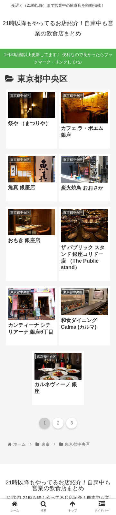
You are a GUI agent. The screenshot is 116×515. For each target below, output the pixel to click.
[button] (103, 506)
